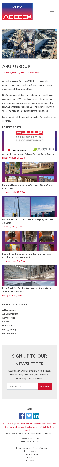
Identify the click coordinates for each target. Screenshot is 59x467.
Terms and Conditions (24, 423)
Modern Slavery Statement (45, 423)
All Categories (9, 310)
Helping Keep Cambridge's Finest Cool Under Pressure (27, 186)
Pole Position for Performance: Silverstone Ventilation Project (26, 290)
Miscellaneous (9, 333)
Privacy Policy (8, 423)
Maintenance (8, 325)
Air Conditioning (10, 314)
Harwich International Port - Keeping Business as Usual (28, 221)
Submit (44, 386)
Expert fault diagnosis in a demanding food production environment (26, 255)
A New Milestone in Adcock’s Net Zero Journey (29, 153)
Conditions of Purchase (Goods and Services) (23, 427)
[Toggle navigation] (52, 11)
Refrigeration (8, 317)
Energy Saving (9, 329)
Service (5, 321)
